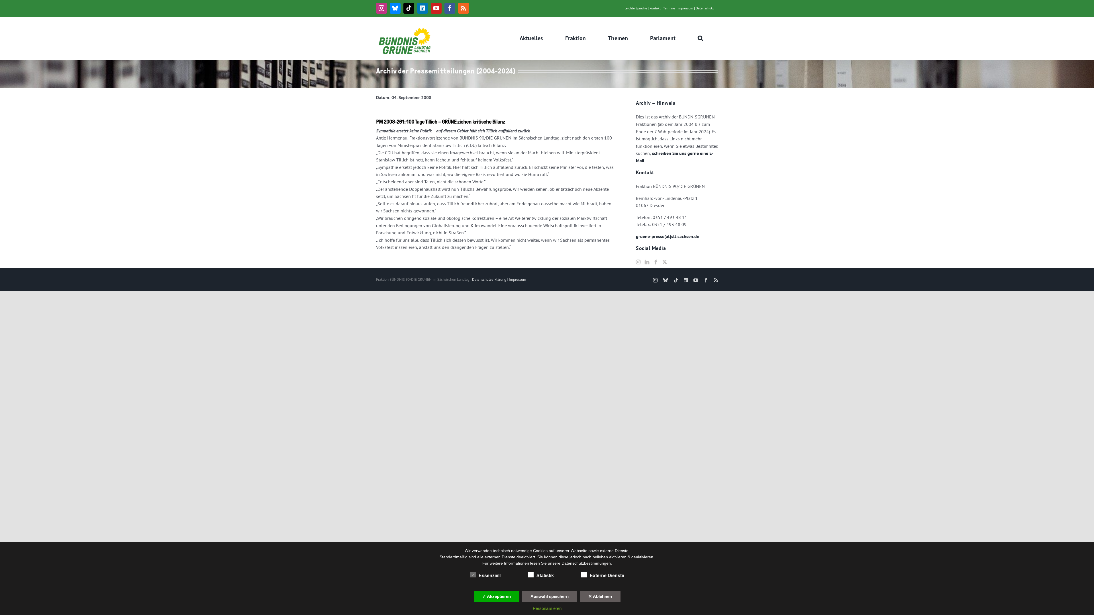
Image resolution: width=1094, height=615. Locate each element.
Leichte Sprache (635, 8)
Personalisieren (547, 608)
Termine (669, 8)
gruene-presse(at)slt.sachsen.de (667, 236)
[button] (700, 38)
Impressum (685, 8)
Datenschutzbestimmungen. (587, 563)
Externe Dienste (607, 575)
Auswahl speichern (549, 596)
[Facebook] (656, 262)
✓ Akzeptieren (496, 596)
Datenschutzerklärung (489, 279)
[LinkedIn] (647, 262)
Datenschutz (705, 8)
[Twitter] (664, 262)
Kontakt (655, 8)
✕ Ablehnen (600, 596)
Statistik (545, 575)
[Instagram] (638, 262)
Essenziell (490, 575)
